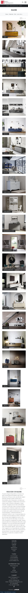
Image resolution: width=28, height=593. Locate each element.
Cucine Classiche (14, 559)
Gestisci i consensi (12, 592)
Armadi (14, 570)
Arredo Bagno (14, 572)
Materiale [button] (11, 14)
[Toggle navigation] (25, 2)
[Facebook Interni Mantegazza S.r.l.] (14, 586)
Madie (20, 5)
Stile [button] (15, 14)
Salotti (14, 567)
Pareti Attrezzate (14, 565)
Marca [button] (6, 14)
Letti (14, 569)
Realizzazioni (14, 547)
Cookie (5, 592)
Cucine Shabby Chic (14, 560)
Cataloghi (14, 544)
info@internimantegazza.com (15, 582)
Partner (14, 546)
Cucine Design (14, 556)
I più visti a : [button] (20, 14)
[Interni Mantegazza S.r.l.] (7, 2)
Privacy (1, 592)
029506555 (15, 583)
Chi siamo (14, 543)
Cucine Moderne (14, 557)
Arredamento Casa (14, 5)
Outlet (14, 550)
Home (7, 5)
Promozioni (14, 549)
